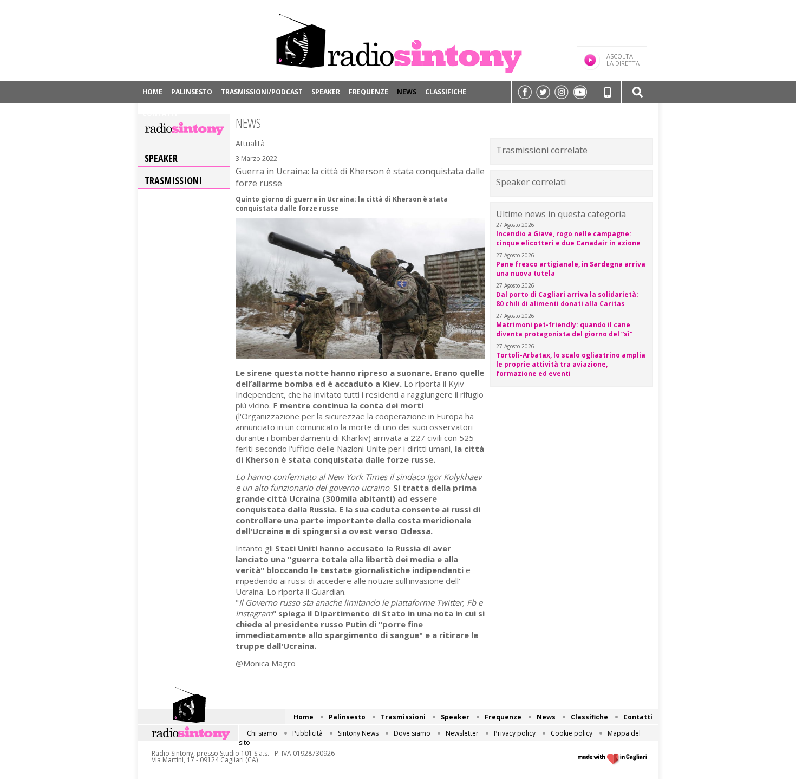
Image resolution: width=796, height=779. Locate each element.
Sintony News (358, 733)
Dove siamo (412, 733)
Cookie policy (571, 733)
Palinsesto (191, 91)
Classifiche (445, 91)
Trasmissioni (173, 180)
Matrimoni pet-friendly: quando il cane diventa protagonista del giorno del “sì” (564, 329)
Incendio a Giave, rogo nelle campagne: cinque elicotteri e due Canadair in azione (568, 238)
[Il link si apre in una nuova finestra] (525, 92)
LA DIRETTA (623, 59)
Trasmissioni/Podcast (262, 91)
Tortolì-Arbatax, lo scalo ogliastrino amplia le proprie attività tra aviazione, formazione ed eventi (570, 364)
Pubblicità (307, 733)
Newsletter (462, 733)
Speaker (325, 91)
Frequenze (368, 91)
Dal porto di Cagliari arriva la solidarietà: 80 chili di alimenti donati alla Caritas (567, 299)
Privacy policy (515, 733)
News (406, 91)
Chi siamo (262, 733)
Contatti (159, 113)
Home (152, 91)
